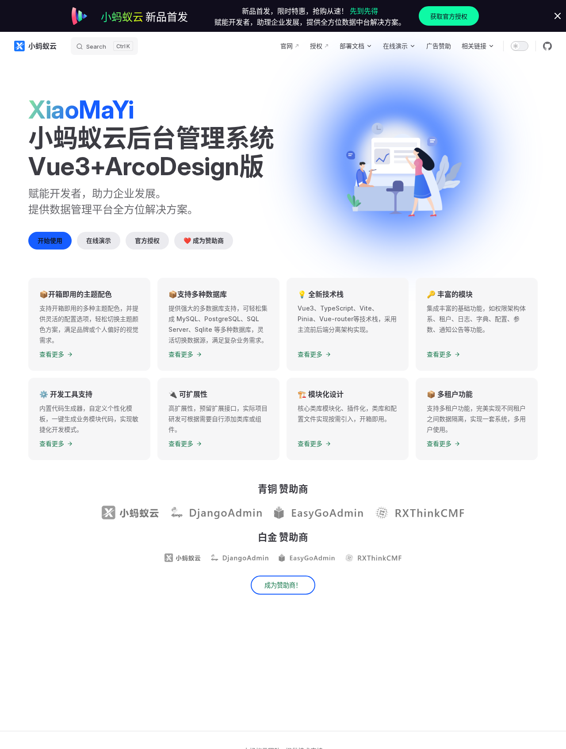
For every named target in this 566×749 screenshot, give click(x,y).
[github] (547, 46)
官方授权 (147, 240)
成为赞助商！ (283, 585)
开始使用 (50, 240)
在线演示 (98, 240)
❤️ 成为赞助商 (204, 240)
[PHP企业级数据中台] (419, 512)
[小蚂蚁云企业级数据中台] (130, 512)
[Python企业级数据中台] (215, 512)
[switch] (519, 46)
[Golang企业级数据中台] (318, 512)
